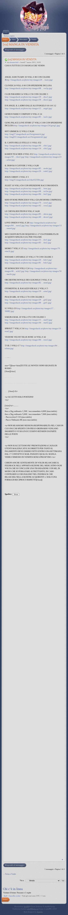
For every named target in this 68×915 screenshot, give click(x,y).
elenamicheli (14, 62)
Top (62, 859)
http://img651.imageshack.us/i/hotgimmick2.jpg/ (26, 137)
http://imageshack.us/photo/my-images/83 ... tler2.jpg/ (28, 242)
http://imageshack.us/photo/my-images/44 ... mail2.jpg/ (28, 322)
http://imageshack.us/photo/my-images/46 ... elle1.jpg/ (28, 145)
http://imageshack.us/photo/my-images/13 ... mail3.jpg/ (28, 320)
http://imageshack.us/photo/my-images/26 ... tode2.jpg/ (28, 171)
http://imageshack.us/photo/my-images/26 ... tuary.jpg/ (29, 80)
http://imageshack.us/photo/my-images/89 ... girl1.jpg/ (28, 303)
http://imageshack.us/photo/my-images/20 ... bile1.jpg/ (28, 260)
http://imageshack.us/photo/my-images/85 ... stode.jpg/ (28, 168)
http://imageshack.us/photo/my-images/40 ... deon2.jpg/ (29, 217)
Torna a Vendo (10, 874)
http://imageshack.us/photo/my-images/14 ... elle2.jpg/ (28, 148)
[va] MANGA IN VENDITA (21, 44)
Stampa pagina (9, 36)
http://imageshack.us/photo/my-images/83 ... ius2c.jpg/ (28, 117)
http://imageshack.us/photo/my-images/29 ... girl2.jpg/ (28, 300)
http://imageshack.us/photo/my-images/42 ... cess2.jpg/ (28, 205)
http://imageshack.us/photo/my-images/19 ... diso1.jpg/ (28, 97)
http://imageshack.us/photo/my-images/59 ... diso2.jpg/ (28, 100)
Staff (5, 896)
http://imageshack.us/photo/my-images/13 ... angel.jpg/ (28, 108)
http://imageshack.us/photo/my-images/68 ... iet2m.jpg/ (28, 191)
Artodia (40, 912)
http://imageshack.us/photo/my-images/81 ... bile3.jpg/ (28, 263)
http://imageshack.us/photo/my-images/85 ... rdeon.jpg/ (28, 214)
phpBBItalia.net (33, 909)
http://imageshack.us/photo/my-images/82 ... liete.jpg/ (28, 188)
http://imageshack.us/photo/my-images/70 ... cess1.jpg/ (28, 203)
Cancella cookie (14, 896)
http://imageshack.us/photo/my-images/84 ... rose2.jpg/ (28, 340)
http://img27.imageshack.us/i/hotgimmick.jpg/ (25, 134)
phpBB (26, 906)
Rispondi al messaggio (15, 50)
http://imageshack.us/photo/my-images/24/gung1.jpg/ (37, 125)
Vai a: (22, 880)
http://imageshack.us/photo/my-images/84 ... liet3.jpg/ (28, 194)
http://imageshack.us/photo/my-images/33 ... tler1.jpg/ (28, 240)
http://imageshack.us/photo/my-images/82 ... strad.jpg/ (28, 282)
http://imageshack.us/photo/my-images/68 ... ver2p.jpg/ (28, 88)
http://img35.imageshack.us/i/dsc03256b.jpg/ (24, 180)
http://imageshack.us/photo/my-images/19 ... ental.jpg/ (28, 291)
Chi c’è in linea (13, 889)
